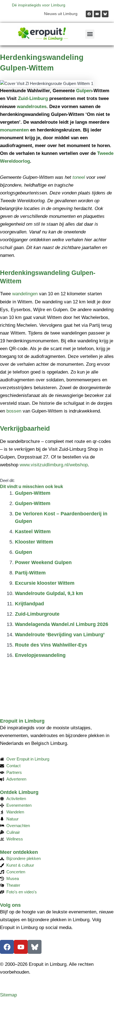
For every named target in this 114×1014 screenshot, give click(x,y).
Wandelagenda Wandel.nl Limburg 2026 (61, 624)
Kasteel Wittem (33, 531)
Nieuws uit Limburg (60, 13)
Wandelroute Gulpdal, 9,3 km (49, 593)
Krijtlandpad (29, 603)
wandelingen (25, 293)
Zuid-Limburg (33, 98)
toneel (78, 177)
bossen (13, 411)
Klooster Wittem (34, 542)
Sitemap (8, 995)
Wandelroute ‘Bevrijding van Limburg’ (60, 634)
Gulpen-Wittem (32, 493)
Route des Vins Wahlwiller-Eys (51, 645)
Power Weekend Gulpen (43, 562)
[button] (89, 34)
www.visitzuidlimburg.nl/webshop (54, 464)
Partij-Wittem (30, 573)
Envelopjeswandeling (40, 655)
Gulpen (84, 90)
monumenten (14, 130)
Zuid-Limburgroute (37, 614)
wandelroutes (31, 106)
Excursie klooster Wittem (44, 583)
